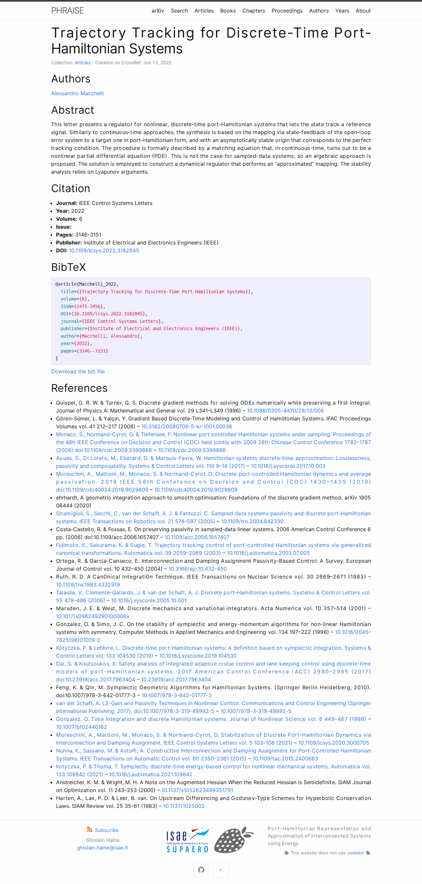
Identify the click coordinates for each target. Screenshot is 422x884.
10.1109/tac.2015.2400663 (285, 758)
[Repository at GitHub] (201, 870)
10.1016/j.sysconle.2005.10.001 (149, 600)
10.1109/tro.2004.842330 (252, 521)
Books (228, 10)
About (363, 10)
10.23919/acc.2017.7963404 (176, 679)
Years (342, 10)
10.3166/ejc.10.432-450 (197, 568)
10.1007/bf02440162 (81, 727)
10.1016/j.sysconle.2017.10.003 (288, 466)
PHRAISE (67, 10)
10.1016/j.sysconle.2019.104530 (198, 655)
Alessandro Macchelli (77, 93)
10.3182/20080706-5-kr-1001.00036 (186, 426)
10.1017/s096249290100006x (93, 616)
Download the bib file (78, 371)
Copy (360, 284)
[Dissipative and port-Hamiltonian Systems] (221, 870)
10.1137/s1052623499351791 (197, 790)
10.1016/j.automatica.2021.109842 (151, 774)
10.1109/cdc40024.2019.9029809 (195, 489)
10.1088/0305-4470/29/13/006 (285, 410)
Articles (204, 10)
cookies (355, 852)
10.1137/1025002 (184, 806)
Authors (319, 10)
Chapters (253, 10)
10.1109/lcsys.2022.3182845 (104, 250)
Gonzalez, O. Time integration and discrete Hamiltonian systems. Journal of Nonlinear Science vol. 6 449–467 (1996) (211, 719)
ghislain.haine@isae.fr (103, 847)
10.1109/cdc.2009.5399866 (192, 450)
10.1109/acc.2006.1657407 (197, 537)
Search (179, 10)
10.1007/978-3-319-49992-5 (255, 711)
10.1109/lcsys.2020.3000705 (333, 742)
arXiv (158, 10)
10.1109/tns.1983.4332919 (88, 584)
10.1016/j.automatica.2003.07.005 (268, 553)
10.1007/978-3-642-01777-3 (176, 695)
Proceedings (287, 10)
